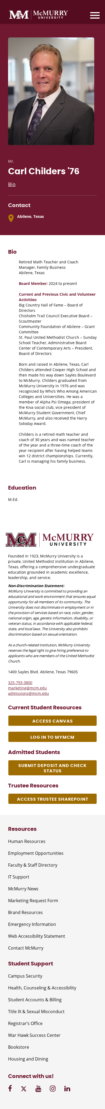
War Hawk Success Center (34, 1035)
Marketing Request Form (33, 901)
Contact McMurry (25, 948)
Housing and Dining (28, 1059)
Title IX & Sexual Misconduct (36, 1011)
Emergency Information (32, 924)
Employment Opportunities (36, 853)
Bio (12, 184)
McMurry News (23, 889)
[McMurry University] (38, 16)
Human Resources (27, 841)
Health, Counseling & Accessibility (42, 988)
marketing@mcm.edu (27, 687)
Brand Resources (25, 912)
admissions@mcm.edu (28, 693)
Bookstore (18, 1047)
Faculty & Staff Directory (32, 865)
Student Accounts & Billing (35, 1000)
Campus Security (25, 976)
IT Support (18, 877)
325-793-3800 (20, 682)
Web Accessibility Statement (36, 936)
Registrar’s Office (25, 1023)
